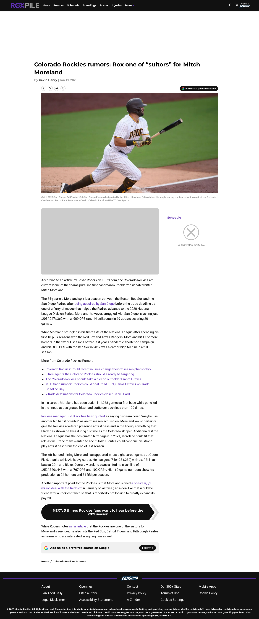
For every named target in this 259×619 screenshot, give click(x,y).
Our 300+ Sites (171, 586)
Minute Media (22, 609)
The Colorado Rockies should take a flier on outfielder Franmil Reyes (93, 379)
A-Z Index (133, 600)
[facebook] (230, 5)
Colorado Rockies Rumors (69, 561)
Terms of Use (170, 593)
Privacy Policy (136, 593)
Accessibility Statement (96, 600)
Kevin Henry (48, 80)
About (45, 586)
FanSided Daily (51, 593)
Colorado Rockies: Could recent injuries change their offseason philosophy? (98, 369)
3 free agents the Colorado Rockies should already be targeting (90, 374)
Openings (86, 586)
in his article (77, 526)
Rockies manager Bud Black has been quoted (73, 416)
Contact (132, 586)
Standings (89, 5)
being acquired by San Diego (95, 303)
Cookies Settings (172, 600)
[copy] (63, 88)
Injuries (117, 5)
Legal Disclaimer (53, 600)
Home (45, 561)
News (46, 5)
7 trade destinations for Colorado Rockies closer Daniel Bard (88, 394)
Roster (104, 5)
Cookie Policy (208, 593)
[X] (237, 5)
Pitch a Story (88, 593)
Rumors (58, 5)
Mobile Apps (207, 586)
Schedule (73, 5)
